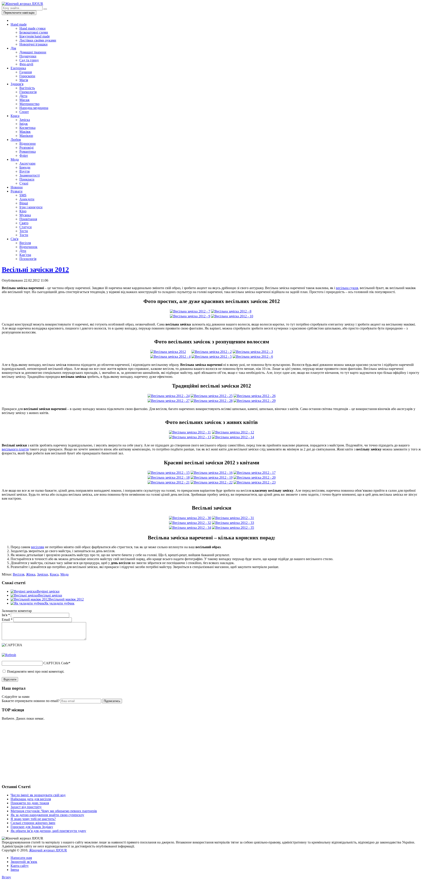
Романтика (27, 151)
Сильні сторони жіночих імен (33, 823)
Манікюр (26, 135)
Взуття (24, 171)
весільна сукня (347, 288)
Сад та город (29, 60)
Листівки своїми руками (37, 40)
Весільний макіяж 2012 (66, 599)
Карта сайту (20, 866)
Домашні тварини (32, 52)
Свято (23, 223)
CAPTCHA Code (56, 663)
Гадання (25, 72)
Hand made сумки (32, 28)
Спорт (24, 112)
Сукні (23, 183)
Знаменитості (29, 175)
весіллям (37, 547)
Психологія (27, 259)
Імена (15, 870)
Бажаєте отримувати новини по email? (30, 701)
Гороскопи (27, 76)
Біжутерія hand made (34, 36)
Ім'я (6, 615)
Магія (23, 80)
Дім (13, 48)
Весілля (25, 243)
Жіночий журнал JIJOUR (48, 850)
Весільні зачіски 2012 (35, 269)
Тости (23, 235)
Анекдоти (26, 199)
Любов (16, 139)
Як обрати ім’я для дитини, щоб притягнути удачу (48, 831)
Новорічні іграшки (33, 44)
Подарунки (27, 56)
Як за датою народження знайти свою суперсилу (47, 815)
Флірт (23, 155)
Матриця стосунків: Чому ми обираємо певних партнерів (54, 811)
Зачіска (24, 120)
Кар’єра (25, 255)
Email (7, 619)
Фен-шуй (26, 64)
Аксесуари (27, 163)
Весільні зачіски (50, 595)
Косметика (27, 128)
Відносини (27, 143)
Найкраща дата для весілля (31, 799)
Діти (22, 251)
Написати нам (21, 858)
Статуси (25, 227)
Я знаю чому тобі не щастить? (33, 819)
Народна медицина (33, 108)
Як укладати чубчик (59, 603)
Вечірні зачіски (48, 591)
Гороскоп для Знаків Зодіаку (32, 827)
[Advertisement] (35, 751)
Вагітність (27, 88)
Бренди (24, 167)
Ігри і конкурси (31, 207)
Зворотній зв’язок (24, 862)
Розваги (16, 191)
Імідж (23, 124)
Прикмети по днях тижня (30, 803)
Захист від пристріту (26, 807)
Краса (15, 116)
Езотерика (18, 68)
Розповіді (26, 147)
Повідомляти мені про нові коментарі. (35, 671)
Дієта (23, 96)
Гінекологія (28, 92)
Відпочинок (28, 247)
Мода (15, 159)
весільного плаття (15, 449)
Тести (23, 231)
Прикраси (26, 179)
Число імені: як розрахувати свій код (38, 795)
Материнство (29, 104)
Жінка (30, 574)
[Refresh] (9, 655)
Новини (17, 187)
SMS (22, 195)
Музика (25, 215)
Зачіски (42, 574)
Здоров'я (17, 84)
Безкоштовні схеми (33, 32)
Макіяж (25, 132)
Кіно (22, 211)
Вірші (23, 203)
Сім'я (14, 239)
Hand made (19, 24)
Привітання (28, 219)
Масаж (24, 100)
